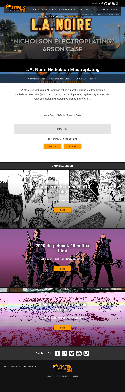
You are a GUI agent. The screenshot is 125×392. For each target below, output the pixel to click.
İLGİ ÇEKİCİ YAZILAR (67, 10)
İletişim (117, 14)
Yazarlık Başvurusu (96, 14)
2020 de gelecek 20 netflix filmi (62, 248)
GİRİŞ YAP (114, 10)
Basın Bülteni (85, 14)
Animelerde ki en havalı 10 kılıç (62, 189)
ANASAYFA (35, 10)
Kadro (105, 14)
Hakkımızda (32, 366)
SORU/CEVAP (83, 10)
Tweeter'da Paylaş (74, 115)
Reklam (111, 14)
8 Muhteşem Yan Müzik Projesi (62, 307)
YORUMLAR (81, 79)
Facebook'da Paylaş (57, 115)
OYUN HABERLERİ (49, 10)
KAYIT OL (104, 10)
